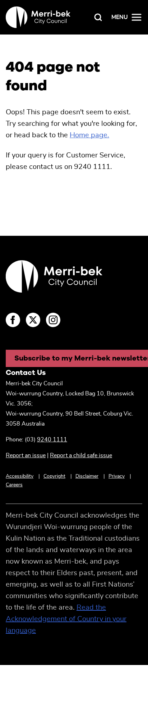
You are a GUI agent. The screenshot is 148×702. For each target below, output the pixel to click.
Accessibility (19, 476)
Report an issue (26, 455)
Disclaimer (86, 476)
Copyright (54, 476)
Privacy (116, 476)
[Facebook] (13, 320)
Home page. (89, 135)
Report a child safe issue (81, 455)
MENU (119, 17)
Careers (14, 484)
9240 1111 (52, 439)
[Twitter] (33, 320)
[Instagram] (53, 320)
